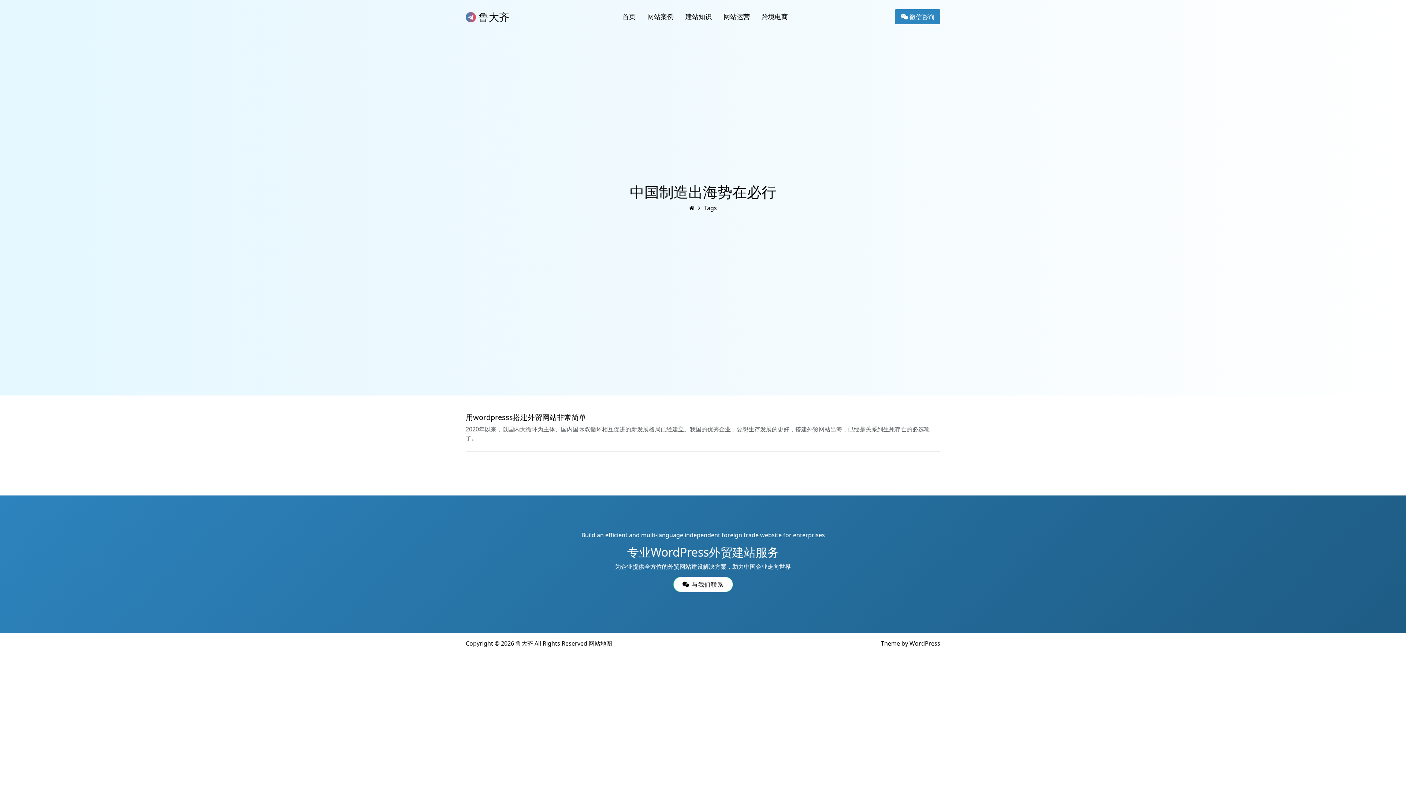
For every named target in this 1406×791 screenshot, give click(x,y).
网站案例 (660, 16)
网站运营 (737, 16)
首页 (629, 16)
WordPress (925, 643)
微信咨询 (921, 16)
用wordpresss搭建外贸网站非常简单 (526, 417)
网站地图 (600, 643)
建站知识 (698, 16)
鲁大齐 (492, 17)
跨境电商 (775, 16)
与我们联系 (706, 584)
